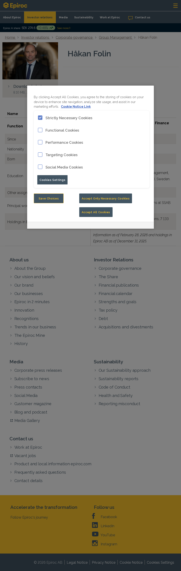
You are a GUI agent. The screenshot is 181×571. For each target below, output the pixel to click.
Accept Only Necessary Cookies (106, 198)
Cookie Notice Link (76, 106)
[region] (90, 157)
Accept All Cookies (96, 212)
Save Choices (49, 198)
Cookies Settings (52, 180)
